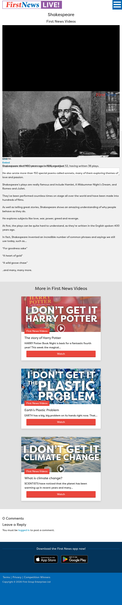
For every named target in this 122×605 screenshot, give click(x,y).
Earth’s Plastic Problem (41, 410)
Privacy (17, 577)
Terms (6, 577)
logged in (24, 530)
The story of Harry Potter (42, 338)
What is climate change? (43, 478)
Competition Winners (37, 577)
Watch (61, 353)
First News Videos (36, 331)
